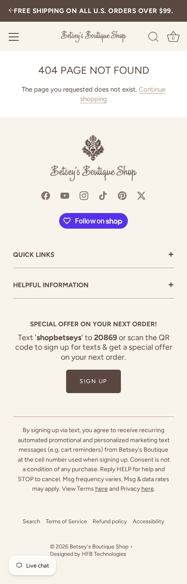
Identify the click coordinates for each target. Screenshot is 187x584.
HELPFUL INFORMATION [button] (93, 285)
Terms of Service (66, 521)
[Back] (11, 11)
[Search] (153, 38)
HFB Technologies (104, 554)
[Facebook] (45, 195)
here (101, 488)
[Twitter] (141, 195)
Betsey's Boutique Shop (99, 546)
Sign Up (93, 381)
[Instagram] (84, 195)
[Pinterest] (122, 195)
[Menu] (13, 36)
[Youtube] (64, 195)
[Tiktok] (103, 195)
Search (31, 521)
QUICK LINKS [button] (93, 255)
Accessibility (148, 521)
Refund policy (110, 521)
